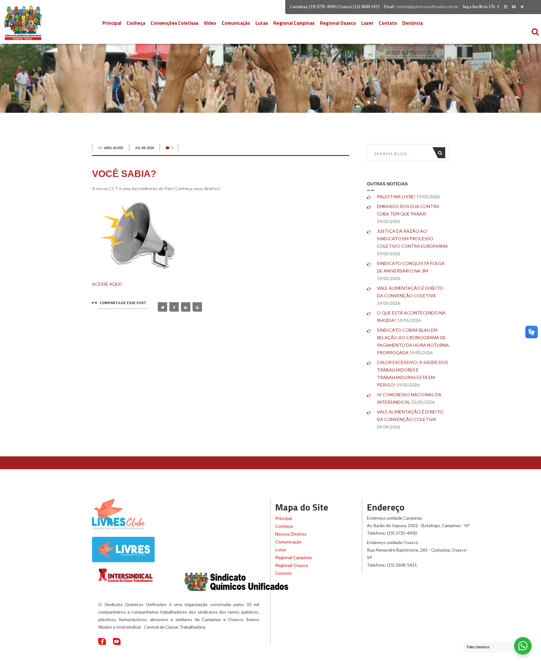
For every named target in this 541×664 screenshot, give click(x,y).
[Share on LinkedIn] (185, 307)
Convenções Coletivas (174, 23)
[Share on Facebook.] (174, 307)
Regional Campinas (294, 23)
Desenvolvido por (411, 658)
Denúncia (412, 23)
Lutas (261, 23)
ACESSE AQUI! (107, 284)
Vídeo (210, 23)
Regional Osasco (338, 23)
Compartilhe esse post (123, 303)
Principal (111, 23)
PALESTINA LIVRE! (396, 196)
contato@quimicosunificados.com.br (427, 6)
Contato (388, 23)
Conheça (135, 23)
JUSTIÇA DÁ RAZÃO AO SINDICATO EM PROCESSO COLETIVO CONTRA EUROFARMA (412, 238)
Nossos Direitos (291, 534)
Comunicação (236, 23)
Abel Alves (113, 148)
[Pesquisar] (441, 152)
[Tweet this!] (162, 307)
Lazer (367, 23)
